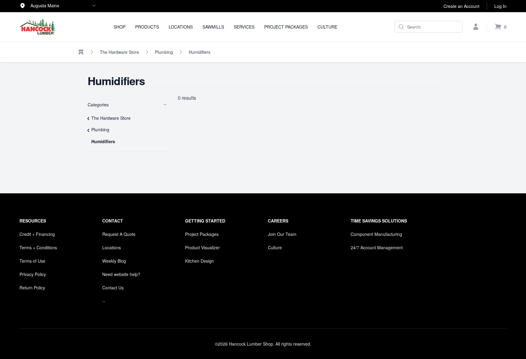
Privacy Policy (32, 274)
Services (244, 27)
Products (147, 27)
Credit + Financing (37, 234)
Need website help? (121, 274)
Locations (181, 27)
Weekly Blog (114, 261)
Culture (327, 27)
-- (103, 301)
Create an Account (461, 6)
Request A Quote (118, 234)
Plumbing (164, 52)
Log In (500, 6)
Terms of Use (32, 261)
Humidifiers (199, 52)
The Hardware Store (119, 52)
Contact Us (113, 288)
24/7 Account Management (377, 247)
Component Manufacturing (376, 234)
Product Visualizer (202, 247)
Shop (119, 27)
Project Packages (286, 27)
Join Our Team (282, 234)
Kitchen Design (199, 261)
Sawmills (213, 27)
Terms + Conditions (38, 247)
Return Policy (32, 288)
